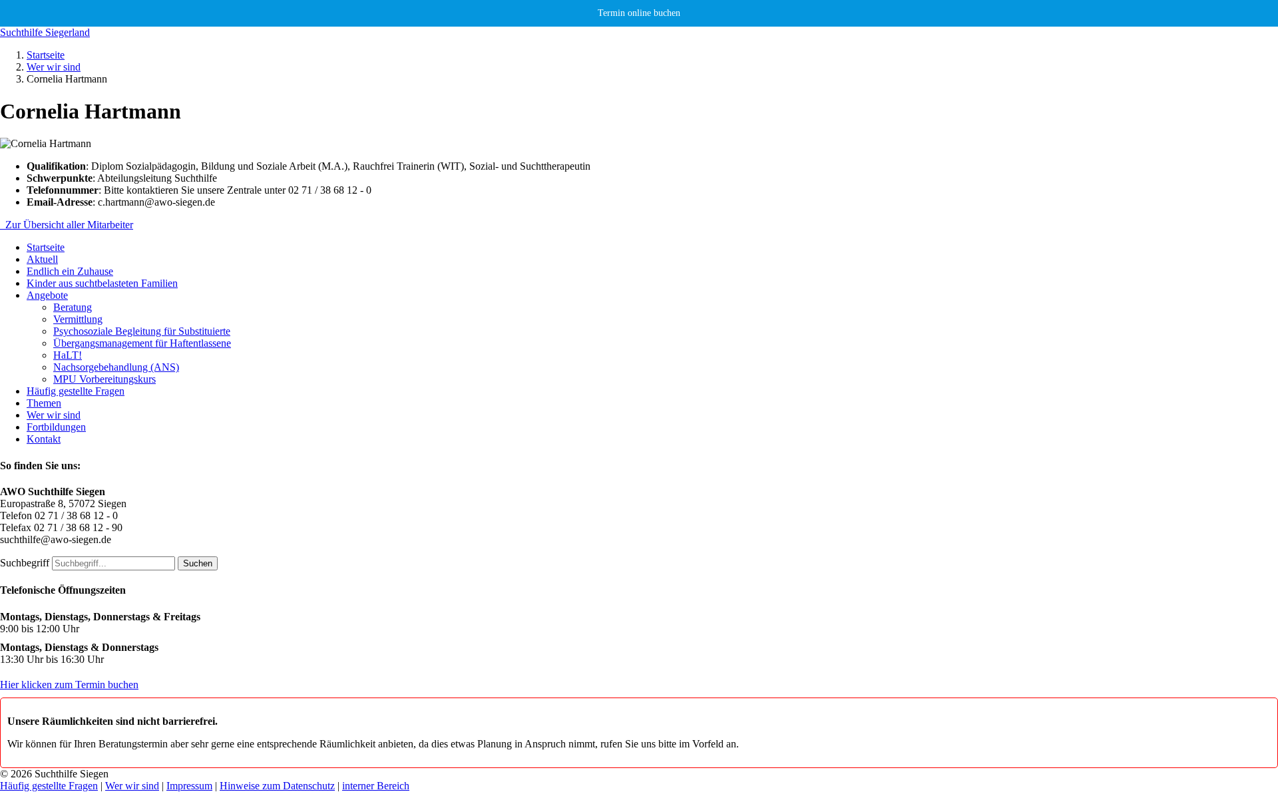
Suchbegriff (24, 562)
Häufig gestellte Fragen (75, 391)
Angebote (47, 295)
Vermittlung (78, 319)
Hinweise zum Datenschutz (277, 785)
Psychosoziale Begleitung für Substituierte (141, 331)
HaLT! (67, 355)
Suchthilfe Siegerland (45, 32)
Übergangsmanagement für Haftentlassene (142, 343)
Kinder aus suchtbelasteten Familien (102, 283)
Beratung (72, 307)
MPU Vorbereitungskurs (104, 379)
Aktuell (42, 259)
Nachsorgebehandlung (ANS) (116, 367)
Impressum (189, 785)
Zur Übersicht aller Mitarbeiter (66, 224)
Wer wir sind (54, 67)
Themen (44, 403)
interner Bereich (375, 785)
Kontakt (44, 439)
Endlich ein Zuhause (70, 271)
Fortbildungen (56, 427)
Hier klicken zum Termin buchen (69, 684)
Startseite (46, 55)
